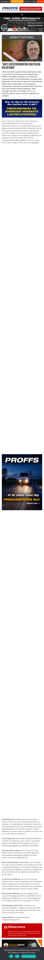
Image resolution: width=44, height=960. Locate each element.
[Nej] (41, 953)
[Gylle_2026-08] (22, 24)
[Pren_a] (30, 9)
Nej (17, 956)
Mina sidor (27, 1)
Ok (11, 956)
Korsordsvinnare (5, 1)
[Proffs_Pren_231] (22, 108)
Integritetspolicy (28, 956)
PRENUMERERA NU (17, 1)
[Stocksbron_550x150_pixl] (22, 945)
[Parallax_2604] (22, 482)
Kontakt (34, 1)
